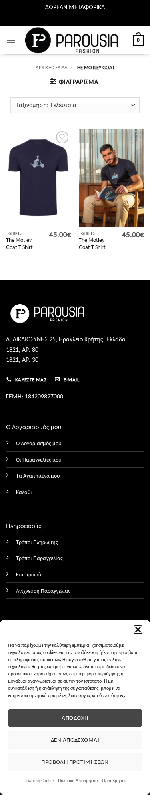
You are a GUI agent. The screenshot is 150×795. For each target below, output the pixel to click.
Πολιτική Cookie (39, 780)
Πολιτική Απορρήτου (78, 780)
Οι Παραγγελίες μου (39, 459)
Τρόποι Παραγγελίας (39, 558)
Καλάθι (24, 492)
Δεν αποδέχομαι (75, 739)
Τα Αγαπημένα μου (38, 475)
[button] (138, 630)
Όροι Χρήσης (114, 780)
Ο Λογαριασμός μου (39, 443)
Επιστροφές (29, 574)
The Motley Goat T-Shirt (19, 244)
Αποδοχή (75, 717)
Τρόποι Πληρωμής (37, 542)
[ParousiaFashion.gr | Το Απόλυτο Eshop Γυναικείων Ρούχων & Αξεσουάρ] (75, 40)
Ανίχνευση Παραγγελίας (43, 590)
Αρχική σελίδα (52, 67)
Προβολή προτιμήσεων (75, 761)
